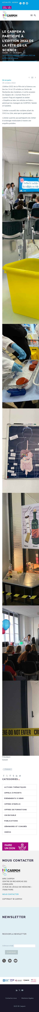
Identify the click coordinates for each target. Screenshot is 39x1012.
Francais (7, 769)
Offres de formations (15, 810)
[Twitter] (7, 776)
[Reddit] (20, 776)
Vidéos (7, 832)
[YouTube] (22, 990)
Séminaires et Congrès (15, 826)
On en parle (6, 80)
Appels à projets (13, 793)
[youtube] (15, 961)
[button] (35, 15)
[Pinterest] (10, 776)
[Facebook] (4, 776)
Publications (11, 821)
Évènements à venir (14, 798)
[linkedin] (10, 961)
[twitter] (4, 961)
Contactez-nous (11, 998)
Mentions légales (27, 998)
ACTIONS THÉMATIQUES (15, 787)
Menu (31, 15)
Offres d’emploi (12, 804)
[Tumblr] (13, 776)
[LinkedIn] (17, 776)
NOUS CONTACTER (10, 894)
